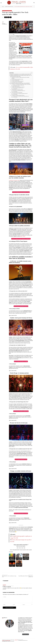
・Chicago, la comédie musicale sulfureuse (18, 95)
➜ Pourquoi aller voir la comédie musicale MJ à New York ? (20, 93)
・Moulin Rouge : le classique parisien (17, 89)
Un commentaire (5, 24)
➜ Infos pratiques (15, 91)
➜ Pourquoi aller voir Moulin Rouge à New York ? (19, 90)
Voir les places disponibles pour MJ (21, 459)
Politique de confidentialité (22, 640)
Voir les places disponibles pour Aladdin (21, 361)
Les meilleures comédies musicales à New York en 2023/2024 (20, 83)
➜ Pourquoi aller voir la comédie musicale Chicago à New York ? (21, 96)
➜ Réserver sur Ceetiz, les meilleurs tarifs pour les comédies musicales (20, 78)
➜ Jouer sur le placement (15, 80)
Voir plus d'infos (26, 634)
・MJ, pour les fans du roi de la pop (17, 92)
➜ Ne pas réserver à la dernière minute (17, 79)
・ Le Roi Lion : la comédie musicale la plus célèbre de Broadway (21, 84)
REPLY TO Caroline (7, 586)
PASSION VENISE (7, 640)
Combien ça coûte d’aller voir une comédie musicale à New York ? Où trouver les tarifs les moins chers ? (21, 76)
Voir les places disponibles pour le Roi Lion (21, 306)
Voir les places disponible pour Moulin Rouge (21, 411)
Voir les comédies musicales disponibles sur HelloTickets (21, 238)
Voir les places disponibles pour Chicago (21, 513)
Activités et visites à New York (7, 10)
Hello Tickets (23, 236)
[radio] (17, 548)
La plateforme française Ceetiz (14, 180)
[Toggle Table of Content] (31, 73)
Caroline (4, 584)
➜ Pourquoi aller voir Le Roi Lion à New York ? (18, 85)
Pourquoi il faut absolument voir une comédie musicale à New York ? (20, 74)
